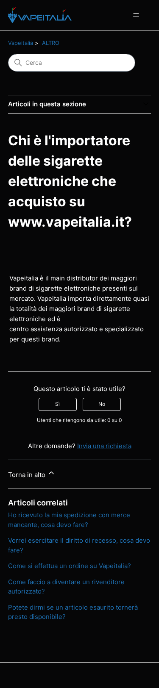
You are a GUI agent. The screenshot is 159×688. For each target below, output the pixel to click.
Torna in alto (27, 475)
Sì (57, 404)
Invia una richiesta (104, 446)
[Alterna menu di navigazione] (136, 15)
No (101, 404)
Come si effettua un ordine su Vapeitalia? (69, 566)
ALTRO (50, 42)
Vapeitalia (20, 42)
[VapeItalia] (40, 15)
